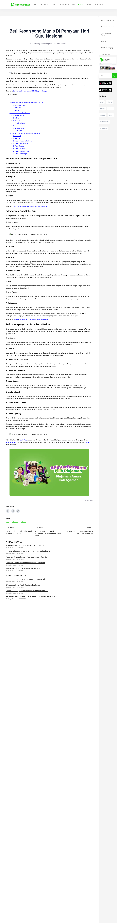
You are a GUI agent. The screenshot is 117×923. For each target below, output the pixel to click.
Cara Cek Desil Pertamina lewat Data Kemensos (25, 563)
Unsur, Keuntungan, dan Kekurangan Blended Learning (30, 320)
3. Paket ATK (17, 120)
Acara (89, 4)
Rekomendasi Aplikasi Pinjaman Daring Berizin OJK (27, 591)
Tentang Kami (64, 4)
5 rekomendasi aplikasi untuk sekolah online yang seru (30, 206)
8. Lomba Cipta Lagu (20, 154)
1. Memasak (17, 136)
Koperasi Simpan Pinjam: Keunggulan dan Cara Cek (27, 557)
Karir (73, 4)
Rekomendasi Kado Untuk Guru (20, 113)
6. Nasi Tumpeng (18, 128)
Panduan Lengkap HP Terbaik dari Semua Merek (25, 579)
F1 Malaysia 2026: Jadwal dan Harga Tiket (23, 568)
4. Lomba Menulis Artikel (21, 143)
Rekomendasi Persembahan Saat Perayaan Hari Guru (27, 103)
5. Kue (15, 126)
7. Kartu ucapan (18, 131)
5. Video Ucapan (18, 146)
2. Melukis (16, 138)
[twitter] (18, 512)
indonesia (15, 522)
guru (7, 522)
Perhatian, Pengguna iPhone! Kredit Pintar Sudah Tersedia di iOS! (32, 596)
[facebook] (8, 512)
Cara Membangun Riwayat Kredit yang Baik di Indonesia (28, 551)
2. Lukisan (16, 118)
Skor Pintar (44, 4)
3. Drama (16, 110)
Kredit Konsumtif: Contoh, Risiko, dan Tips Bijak (25, 545)
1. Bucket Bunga (18, 115)
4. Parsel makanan (19, 123)
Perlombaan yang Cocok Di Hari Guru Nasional (25, 133)
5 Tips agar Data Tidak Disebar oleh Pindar (23, 585)
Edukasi (81, 4)
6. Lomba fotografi (19, 149)
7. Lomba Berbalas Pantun (21, 151)
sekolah (23, 522)
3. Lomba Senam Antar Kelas (22, 141)
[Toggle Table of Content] (7, 99)
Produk (54, 4)
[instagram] (13, 512)
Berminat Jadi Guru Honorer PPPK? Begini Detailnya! (30, 91)
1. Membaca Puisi (19, 105)
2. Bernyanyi (17, 108)
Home (36, 4)
